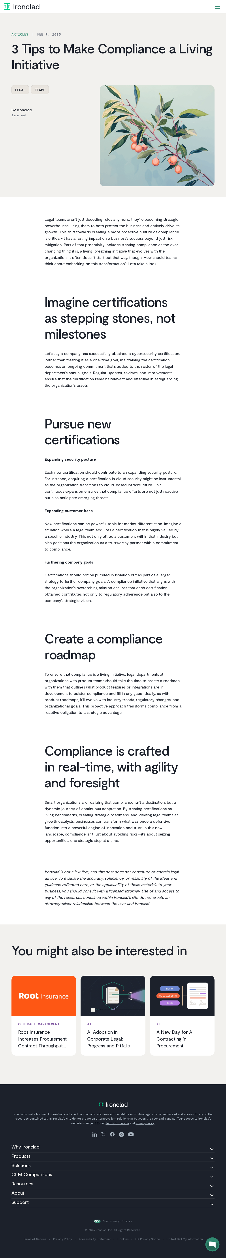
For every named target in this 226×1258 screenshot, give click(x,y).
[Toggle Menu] (217, 7)
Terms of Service (117, 1123)
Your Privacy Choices (117, 1221)
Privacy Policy (145, 1123)
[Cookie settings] (97, 1221)
